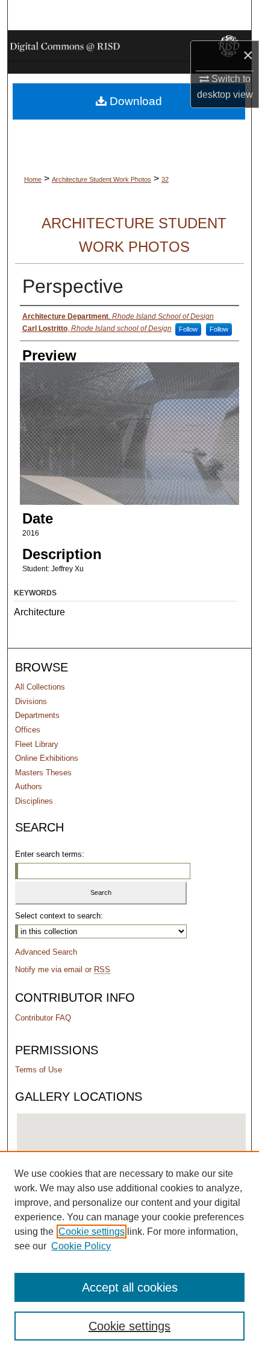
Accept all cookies (130, 1287)
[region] (129, 1253)
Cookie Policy (81, 1246)
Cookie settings (91, 1231)
